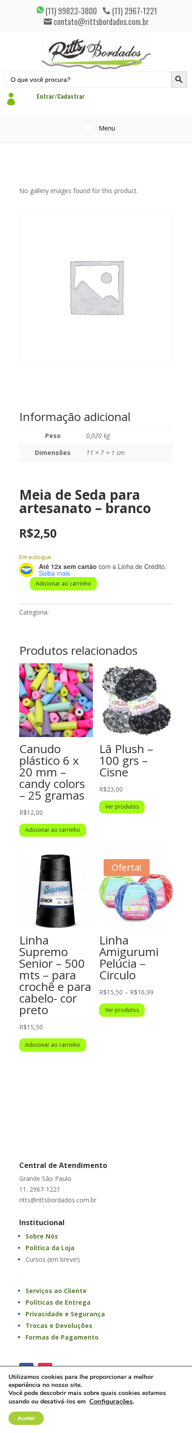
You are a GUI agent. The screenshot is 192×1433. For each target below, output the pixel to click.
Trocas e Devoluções (58, 1325)
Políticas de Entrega (58, 1302)
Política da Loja (50, 1247)
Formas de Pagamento (62, 1337)
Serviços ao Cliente (56, 1290)
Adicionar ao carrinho (63, 583)
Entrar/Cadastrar (61, 96)
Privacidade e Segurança (65, 1314)
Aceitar (26, 1418)
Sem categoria (71, 612)
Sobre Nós (41, 1236)
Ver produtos (122, 806)
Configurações (111, 1401)
